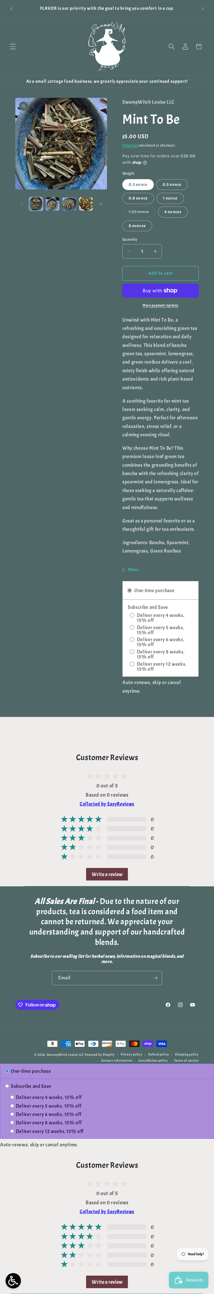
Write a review (107, 874)
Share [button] (133, 569)
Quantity (130, 239)
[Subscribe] (155, 978)
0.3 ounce (138, 184)
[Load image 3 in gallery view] (69, 204)
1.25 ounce (142, 213)
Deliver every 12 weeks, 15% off (49, 1131)
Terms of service (186, 1060)
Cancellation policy (153, 1060)
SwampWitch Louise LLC (65, 1054)
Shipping (129, 145)
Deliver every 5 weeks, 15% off (48, 1106)
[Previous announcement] (11, 9)
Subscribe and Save (30, 1086)
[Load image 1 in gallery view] (36, 204)
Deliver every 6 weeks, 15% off (48, 1114)
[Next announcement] (202, 9)
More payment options (160, 305)
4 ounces (172, 212)
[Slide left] (21, 204)
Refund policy (158, 1054)
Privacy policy (131, 1054)
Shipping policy (187, 1054)
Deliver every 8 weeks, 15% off (48, 1123)
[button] (13, 46)
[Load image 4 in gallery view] (86, 204)
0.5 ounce (172, 184)
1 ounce (170, 198)
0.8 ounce (138, 198)
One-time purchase (30, 1071)
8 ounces (137, 225)
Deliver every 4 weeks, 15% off (48, 1097)
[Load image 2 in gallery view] (52, 204)
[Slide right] (101, 204)
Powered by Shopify (100, 1054)
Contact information (117, 1060)
